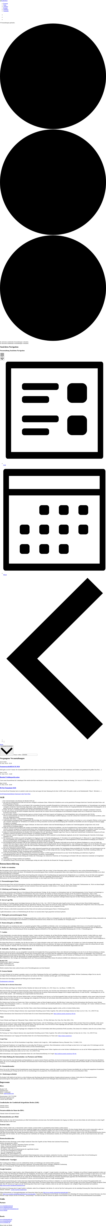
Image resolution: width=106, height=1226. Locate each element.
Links (22, 794)
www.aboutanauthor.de (6, 1219)
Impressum (18, 794)
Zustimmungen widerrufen (7, 981)
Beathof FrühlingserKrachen (10, 777)
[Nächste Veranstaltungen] (4, 742)
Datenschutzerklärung (9, 794)
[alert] (53, 342)
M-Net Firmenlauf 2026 (8, 788)
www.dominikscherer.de (6, 1206)
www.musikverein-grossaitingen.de (9, 1209)
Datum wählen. (18, 754)
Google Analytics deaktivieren (19, 1189)
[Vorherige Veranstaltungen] (54, 740)
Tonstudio (6, 11)
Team (4, 5)
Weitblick (5, 9)
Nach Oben (27, 794)
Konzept (5, 3)
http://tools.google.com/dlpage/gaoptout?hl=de (12, 1185)
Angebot (5, 6)
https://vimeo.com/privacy (65, 1035)
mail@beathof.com (9, 1093)
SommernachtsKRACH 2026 (10, 766)
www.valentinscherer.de (6, 1207)
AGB (1, 794)
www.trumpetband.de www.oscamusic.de (5, 1221)
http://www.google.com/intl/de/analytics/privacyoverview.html (19, 1194)
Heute (1, 744)
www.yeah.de (3, 1210)
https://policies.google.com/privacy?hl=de (64, 1013)
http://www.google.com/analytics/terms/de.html (55, 1192)
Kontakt (5, 8)
